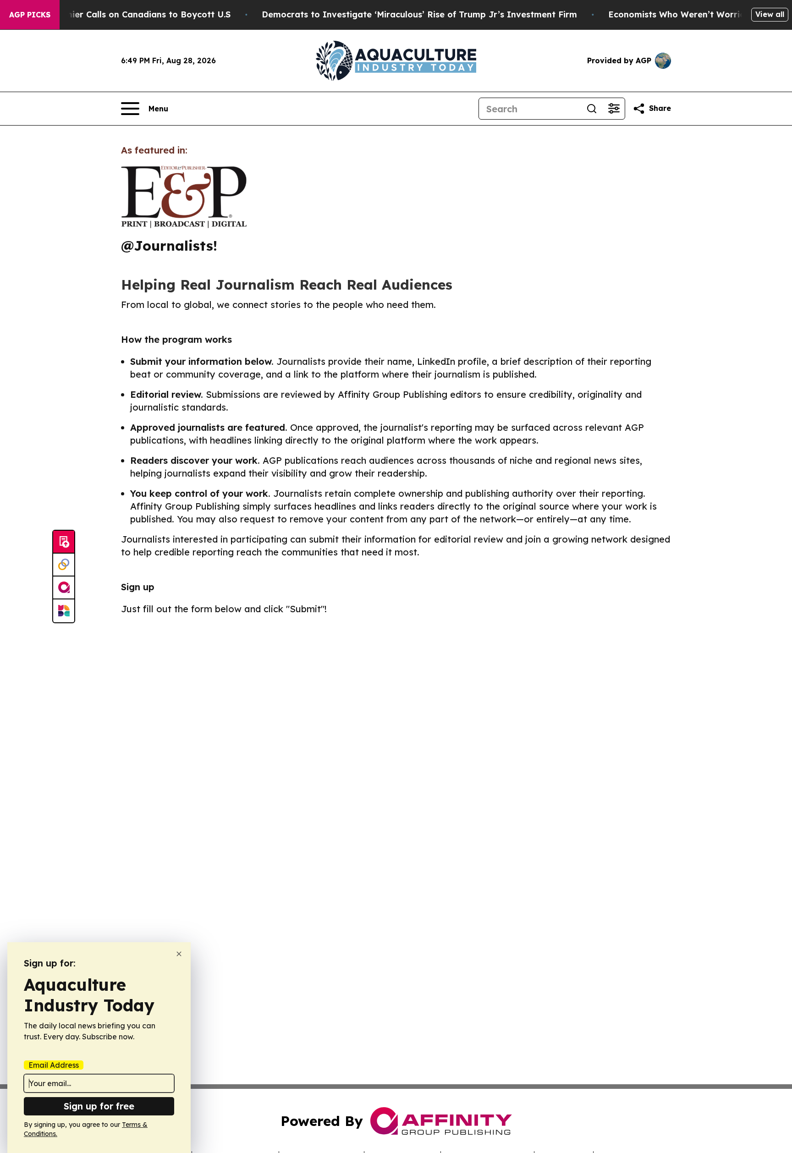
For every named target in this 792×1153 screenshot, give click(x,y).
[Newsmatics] (63, 610)
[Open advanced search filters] (614, 108)
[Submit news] (63, 542)
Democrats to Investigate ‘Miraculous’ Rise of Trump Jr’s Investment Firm (419, 14)
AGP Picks (29, 14)
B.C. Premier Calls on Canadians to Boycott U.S (132, 14)
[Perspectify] (63, 565)
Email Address (53, 1065)
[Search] (592, 108)
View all (769, 14)
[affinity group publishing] (63, 587)
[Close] (179, 954)
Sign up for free (99, 1106)
